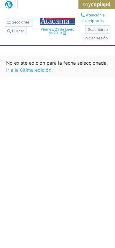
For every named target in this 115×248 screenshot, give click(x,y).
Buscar (17, 31)
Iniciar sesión (96, 38)
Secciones (20, 22)
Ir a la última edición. (29, 70)
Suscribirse (98, 29)
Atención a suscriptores (93, 18)
